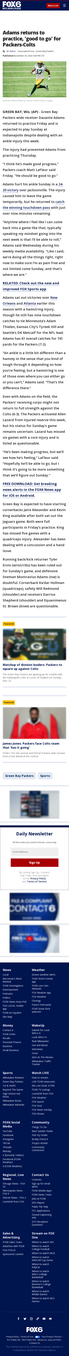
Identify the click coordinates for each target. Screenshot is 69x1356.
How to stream (40, 1077)
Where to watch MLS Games (43, 1300)
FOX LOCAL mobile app (13, 1007)
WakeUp (38, 1025)
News (7, 970)
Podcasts (8, 993)
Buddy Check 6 (40, 1139)
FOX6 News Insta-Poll (14, 1001)
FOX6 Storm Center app (42, 980)
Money (8, 1025)
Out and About (40, 1045)
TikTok (6, 1143)
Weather (38, 970)
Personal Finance (12, 1042)
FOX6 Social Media (11, 1124)
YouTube (7, 1131)
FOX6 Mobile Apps (42, 1190)
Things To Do (39, 1127)
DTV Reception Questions (40, 1223)
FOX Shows (38, 1113)
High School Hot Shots (11, 1095)
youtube (44, 1318)
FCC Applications (41, 1210)
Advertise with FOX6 (13, 1246)
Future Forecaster (41, 1004)
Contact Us (40, 1175)
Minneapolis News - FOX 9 (13, 1192)
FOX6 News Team (42, 1194)
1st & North (9, 1085)
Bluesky (7, 1151)
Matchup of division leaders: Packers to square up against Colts (32, 667)
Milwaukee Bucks (12, 1100)
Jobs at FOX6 (39, 1198)
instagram (31, 1318)
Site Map (7, 1016)
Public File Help (40, 1206)
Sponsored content (13, 1254)
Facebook (8, 1135)
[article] (34, 644)
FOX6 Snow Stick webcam (41, 1010)
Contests (37, 1179)
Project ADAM (39, 1143)
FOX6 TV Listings (41, 1089)
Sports (45, 776)
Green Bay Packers (45, 51)
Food (35, 1053)
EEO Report (38, 1202)
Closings (36, 1000)
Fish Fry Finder (40, 1135)
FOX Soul (37, 1105)
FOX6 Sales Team (12, 1242)
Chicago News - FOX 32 (14, 1185)
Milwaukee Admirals (13, 1104)
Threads (7, 1147)
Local (6, 974)
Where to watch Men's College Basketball (40, 1274)
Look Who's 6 (39, 1037)
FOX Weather (39, 996)
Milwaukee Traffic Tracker (41, 1063)
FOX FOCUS (9, 1250)
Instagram (8, 1139)
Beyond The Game (13, 1089)
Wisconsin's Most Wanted (12, 980)
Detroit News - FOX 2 (14, 1197)
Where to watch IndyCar (40, 1266)
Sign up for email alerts (41, 1185)
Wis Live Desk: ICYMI (43, 1085)
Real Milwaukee (40, 1041)
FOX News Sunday (42, 1109)
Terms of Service (37, 881)
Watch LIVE (40, 1073)
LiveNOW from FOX (42, 1093)
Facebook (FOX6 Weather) (12, 1161)
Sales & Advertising (11, 1235)
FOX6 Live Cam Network (40, 987)
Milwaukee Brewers (13, 1077)
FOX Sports (38, 1101)
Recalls (6, 1038)
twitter (25, 1318)
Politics (6, 997)
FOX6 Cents (9, 1034)
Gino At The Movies (42, 1057)
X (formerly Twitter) (13, 1155)
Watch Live (53, 6)
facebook (18, 1318)
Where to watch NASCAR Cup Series (42, 1259)
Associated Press (26, 51)
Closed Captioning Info (41, 1216)
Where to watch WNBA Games (40, 1293)
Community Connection (38, 1149)
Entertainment (10, 989)
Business (7, 1046)
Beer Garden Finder (42, 1131)
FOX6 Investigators (13, 985)
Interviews (37, 1049)
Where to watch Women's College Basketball (41, 1284)
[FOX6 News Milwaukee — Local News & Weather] (12, 5)
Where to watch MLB (43, 1253)
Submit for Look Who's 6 (40, 1031)
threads (37, 1318)
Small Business (11, 1050)
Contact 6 (8, 1030)
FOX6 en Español (12, 1012)
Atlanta (30, 303)
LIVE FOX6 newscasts (43, 1081)
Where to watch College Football (40, 1247)
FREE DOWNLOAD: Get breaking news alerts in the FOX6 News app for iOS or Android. (32, 489)
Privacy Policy (38, 878)
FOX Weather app (41, 992)
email (50, 1318)
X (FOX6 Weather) (12, 1166)
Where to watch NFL (43, 1242)
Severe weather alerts (43, 974)
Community (40, 1122)
